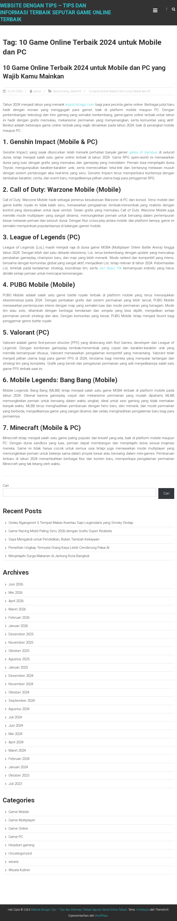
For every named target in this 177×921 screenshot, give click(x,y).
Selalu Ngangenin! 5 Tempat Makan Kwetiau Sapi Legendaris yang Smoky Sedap (71, 523)
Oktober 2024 (19, 692)
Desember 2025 (21, 634)
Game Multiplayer (22, 820)
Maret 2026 (17, 609)
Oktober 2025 (19, 651)
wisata (13, 862)
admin (37, 91)
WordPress (101, 915)
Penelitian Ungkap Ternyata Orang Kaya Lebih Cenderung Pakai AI (59, 548)
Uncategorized (20, 853)
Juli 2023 (15, 784)
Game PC (76, 91)
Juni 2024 (16, 725)
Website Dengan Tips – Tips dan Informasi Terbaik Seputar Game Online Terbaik (55, 13)
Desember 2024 (21, 676)
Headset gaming (21, 845)
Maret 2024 (17, 750)
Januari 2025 (18, 667)
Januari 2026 (18, 626)
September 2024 (22, 701)
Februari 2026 (19, 617)
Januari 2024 (18, 767)
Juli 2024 (15, 717)
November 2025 (21, 642)
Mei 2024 (15, 734)
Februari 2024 (19, 759)
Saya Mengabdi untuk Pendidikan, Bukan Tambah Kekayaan (54, 539)
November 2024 (21, 684)
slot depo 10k (110, 268)
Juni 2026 (16, 584)
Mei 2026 (15, 593)
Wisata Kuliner (19, 870)
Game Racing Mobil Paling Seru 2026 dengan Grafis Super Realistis (60, 531)
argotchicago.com (79, 104)
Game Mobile (19, 812)
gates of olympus (143, 152)
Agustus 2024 (19, 709)
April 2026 (16, 601)
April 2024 (16, 742)
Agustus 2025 (19, 659)
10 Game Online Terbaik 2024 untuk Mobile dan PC (119, 91)
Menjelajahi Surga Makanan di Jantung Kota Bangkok (49, 556)
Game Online (61, 91)
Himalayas (142, 909)
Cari (6, 485)
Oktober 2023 (19, 775)
